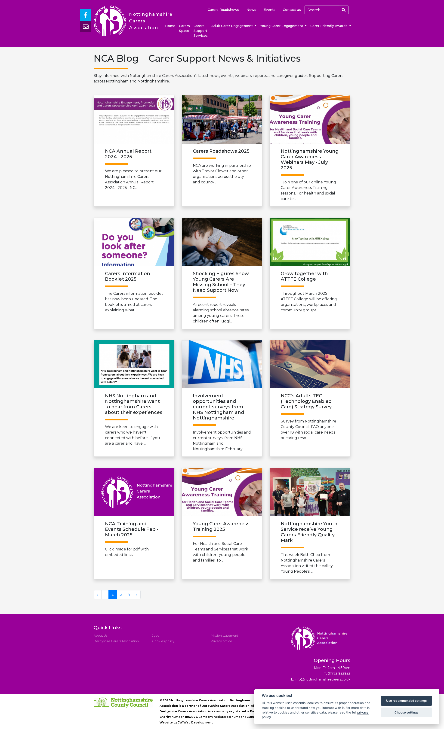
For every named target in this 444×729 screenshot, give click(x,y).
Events (269, 10)
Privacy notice (221, 641)
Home (170, 26)
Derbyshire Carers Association (116, 641)
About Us (100, 635)
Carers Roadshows (223, 10)
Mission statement (224, 635)
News (251, 10)
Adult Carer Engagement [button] (232, 26)
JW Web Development (195, 722)
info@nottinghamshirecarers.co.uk (322, 679)
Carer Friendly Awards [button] (329, 26)
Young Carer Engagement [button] (282, 26)
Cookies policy (163, 641)
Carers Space (184, 28)
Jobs (155, 635)
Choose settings (406, 712)
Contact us (292, 10)
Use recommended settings (406, 701)
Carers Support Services (201, 31)
